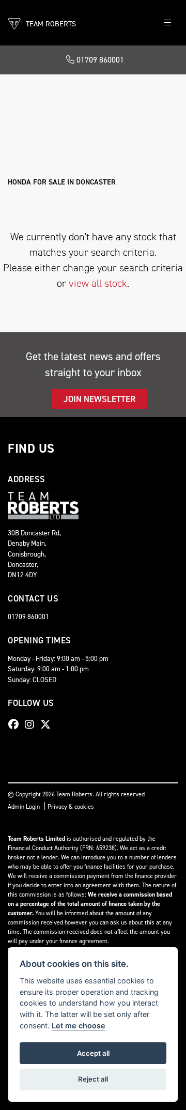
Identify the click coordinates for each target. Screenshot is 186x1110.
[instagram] (32, 724)
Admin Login (24, 807)
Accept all (93, 1053)
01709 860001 (99, 59)
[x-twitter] (48, 724)
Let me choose (78, 1025)
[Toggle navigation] (167, 23)
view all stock (98, 283)
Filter (150, 91)
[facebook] (16, 724)
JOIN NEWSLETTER (99, 399)
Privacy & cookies (71, 807)
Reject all (93, 1079)
